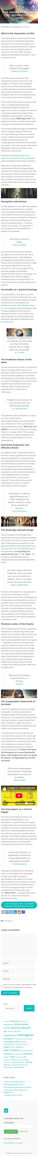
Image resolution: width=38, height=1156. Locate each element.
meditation (19, 1047)
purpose (6, 1057)
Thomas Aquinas (19, 864)
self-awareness (7, 1060)
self (25, 1057)
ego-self (10, 1031)
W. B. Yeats (19, 352)
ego (5, 1031)
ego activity (17, 1031)
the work (25, 1065)
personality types (17, 1054)
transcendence (8, 1067)
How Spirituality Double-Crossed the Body (17, 1087)
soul (14, 1059)
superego (7, 1065)
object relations (12, 1050)
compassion (8, 1024)
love (12, 1047)
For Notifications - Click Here (13, 1143)
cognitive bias (24, 1021)
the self (13, 1065)
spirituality (25, 1060)
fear (17, 1044)
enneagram (26, 1035)
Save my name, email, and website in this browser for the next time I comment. (19, 985)
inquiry (7, 1047)
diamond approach (21, 1027)
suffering (28, 1062)
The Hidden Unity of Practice (13, 1095)
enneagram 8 (9, 1039)
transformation (19, 1067)
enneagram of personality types (23, 1039)
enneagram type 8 (12, 1041)
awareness (15, 1021)
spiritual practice (18, 1062)
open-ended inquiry (27, 1050)
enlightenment (10, 1035)
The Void (19, 1065)
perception (8, 1054)
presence (28, 1053)
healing (25, 1044)
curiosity (7, 1028)
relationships (19, 1057)
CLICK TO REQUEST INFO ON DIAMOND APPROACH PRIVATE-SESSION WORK (19, 905)
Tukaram (19, 684)
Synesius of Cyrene (19, 71)
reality (12, 1057)
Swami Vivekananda (19, 585)
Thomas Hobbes (19, 245)
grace (20, 1044)
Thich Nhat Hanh (19, 511)
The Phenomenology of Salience (14, 1082)
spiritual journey (8, 1062)
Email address (9, 1123)
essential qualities (9, 1044)
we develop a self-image (15, 546)
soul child (18, 1060)
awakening (6, 1021)
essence (23, 1042)
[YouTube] (6, 1110)
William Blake (19, 780)
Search (6, 1004)
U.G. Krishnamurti (19, 408)
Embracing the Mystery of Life (13, 1084)
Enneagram (8, 921)
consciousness (21, 1024)
